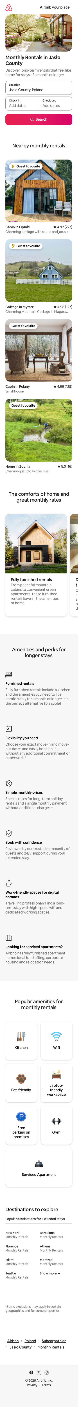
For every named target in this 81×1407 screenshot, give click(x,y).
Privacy (32, 1385)
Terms (46, 1385)
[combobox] (39, 89)
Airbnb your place (55, 7)
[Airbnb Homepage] (8, 7)
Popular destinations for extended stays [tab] (35, 1219)
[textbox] (22, 105)
